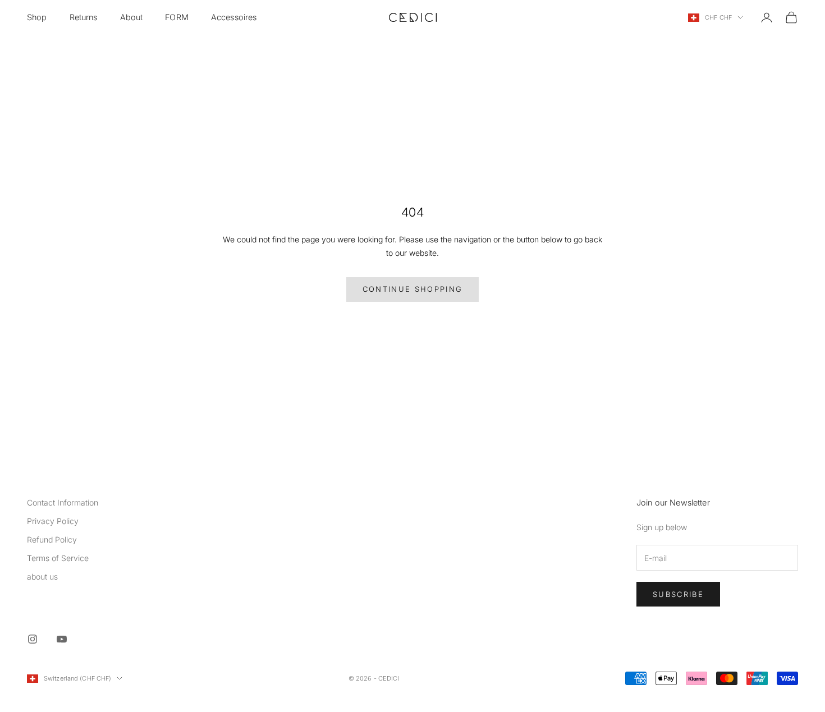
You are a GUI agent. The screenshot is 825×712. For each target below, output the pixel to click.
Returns (84, 17)
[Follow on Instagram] (32, 639)
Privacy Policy (53, 521)
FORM (177, 17)
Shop (37, 17)
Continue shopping (413, 288)
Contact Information (62, 502)
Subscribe (678, 594)
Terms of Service (58, 558)
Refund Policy (52, 539)
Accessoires (234, 17)
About (131, 17)
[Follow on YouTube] (61, 639)
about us (42, 576)
